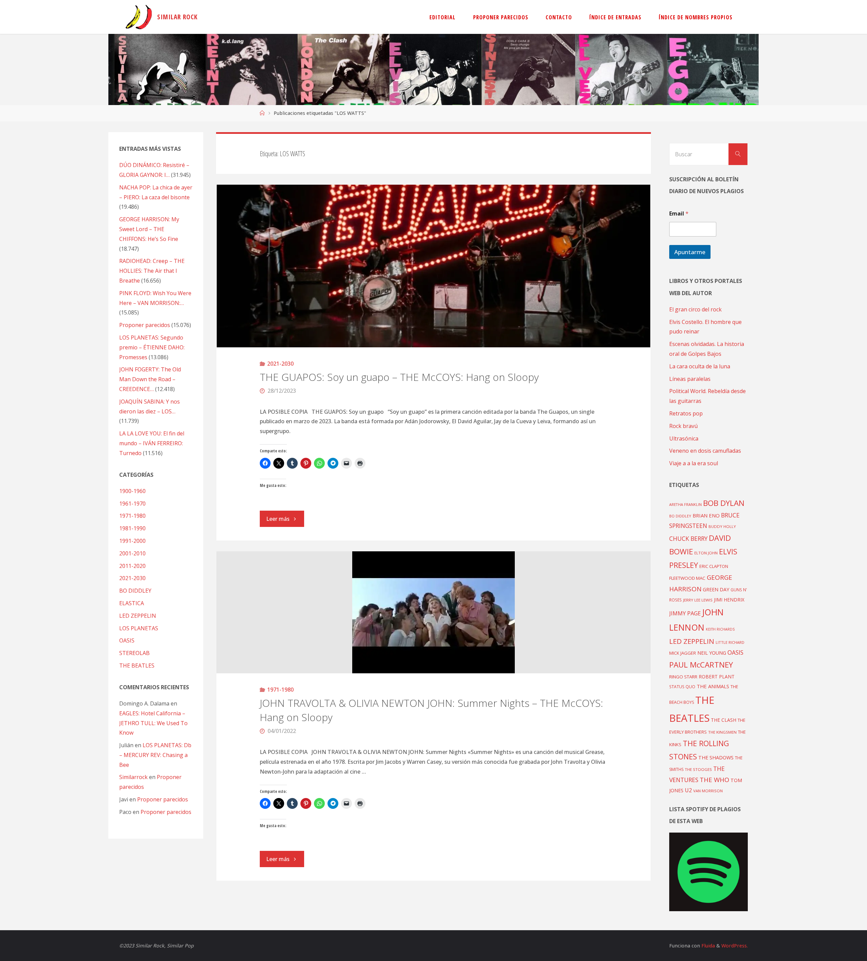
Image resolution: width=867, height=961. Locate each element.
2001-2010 (132, 553)
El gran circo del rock (695, 309)
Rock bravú (683, 426)
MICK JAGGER (682, 653)
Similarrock (133, 777)
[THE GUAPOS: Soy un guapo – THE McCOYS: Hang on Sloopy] (433, 266)
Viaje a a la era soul (693, 463)
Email (679, 213)
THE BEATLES (136, 665)
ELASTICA (131, 603)
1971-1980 (280, 689)
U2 (688, 790)
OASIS (126, 640)
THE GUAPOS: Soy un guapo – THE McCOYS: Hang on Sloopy (399, 377)
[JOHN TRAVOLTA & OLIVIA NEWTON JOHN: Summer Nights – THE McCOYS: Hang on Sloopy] (433, 612)
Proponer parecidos (162, 799)
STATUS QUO (682, 686)
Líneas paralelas (690, 379)
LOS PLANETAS (138, 628)
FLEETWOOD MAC (687, 578)
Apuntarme (689, 252)
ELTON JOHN (706, 552)
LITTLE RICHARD (730, 642)
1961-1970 (132, 503)
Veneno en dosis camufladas (705, 450)
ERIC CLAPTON (713, 566)
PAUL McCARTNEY (701, 664)
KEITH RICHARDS (720, 629)
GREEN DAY (716, 589)
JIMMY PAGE (685, 613)
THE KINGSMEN (722, 732)
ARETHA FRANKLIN (685, 504)
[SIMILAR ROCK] (139, 17)
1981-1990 (132, 528)
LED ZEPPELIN (137, 615)
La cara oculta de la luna (699, 366)
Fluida (707, 945)
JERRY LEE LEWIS (698, 599)
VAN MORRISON (708, 790)
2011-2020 (132, 566)
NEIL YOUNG (711, 653)
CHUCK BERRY (688, 539)
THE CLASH (723, 720)
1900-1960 (132, 491)
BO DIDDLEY (135, 590)
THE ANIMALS (713, 686)
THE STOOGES (698, 769)
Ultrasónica (683, 438)
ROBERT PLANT (717, 676)
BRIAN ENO (706, 515)
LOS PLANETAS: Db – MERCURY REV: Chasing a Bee (155, 755)
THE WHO (714, 779)
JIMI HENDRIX (729, 599)
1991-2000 (132, 541)
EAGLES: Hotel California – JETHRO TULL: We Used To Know (153, 723)
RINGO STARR (683, 677)
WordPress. (734, 945)
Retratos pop (686, 413)
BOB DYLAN (723, 503)
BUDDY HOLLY (722, 526)
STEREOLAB (134, 653)
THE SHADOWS (716, 757)
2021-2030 (280, 363)
